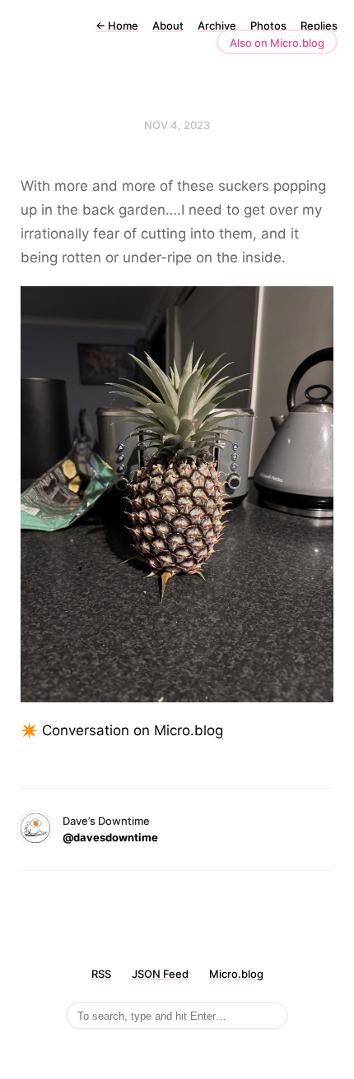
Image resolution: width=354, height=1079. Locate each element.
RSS (101, 973)
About (168, 25)
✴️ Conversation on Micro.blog (122, 730)
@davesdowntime (110, 837)
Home (116, 25)
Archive (217, 25)
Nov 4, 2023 (177, 125)
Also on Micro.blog (277, 42)
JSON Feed (160, 973)
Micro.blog (236, 973)
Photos (268, 25)
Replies (319, 25)
